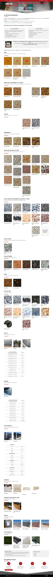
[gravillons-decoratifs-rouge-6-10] (26, 173)
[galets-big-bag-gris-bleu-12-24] (26, 211)
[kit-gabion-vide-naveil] (8, 527)
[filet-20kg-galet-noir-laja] (45, 303)
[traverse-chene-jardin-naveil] (17, 509)
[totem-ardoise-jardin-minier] (8, 439)
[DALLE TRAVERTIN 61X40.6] (26, 490)
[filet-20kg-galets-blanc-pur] (26, 315)
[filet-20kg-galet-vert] (36, 315)
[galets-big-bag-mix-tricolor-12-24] (8, 211)
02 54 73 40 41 (8, 0)
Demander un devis (8, 569)
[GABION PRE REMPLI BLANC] (17, 527)
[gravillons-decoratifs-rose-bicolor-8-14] (8, 183)
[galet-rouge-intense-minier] (45, 221)
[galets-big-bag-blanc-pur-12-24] (17, 211)
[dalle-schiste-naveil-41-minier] (8, 347)
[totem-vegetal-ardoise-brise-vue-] (17, 439)
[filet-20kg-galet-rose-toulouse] (8, 315)
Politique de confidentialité (27, 575)
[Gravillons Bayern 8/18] (45, 173)
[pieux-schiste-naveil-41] (17, 347)
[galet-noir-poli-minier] (8, 221)
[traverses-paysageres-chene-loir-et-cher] (8, 509)
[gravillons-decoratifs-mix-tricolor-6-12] (8, 173)
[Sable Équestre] (26, 76)
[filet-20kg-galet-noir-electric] (17, 221)
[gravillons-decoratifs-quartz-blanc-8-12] (26, 183)
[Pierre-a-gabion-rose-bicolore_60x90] (26, 126)
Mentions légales (22, 575)
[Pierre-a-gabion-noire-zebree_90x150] (36, 126)
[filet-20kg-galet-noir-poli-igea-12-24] (36, 303)
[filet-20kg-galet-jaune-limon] (45, 315)
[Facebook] (45, 575)
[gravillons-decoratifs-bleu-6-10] (36, 162)
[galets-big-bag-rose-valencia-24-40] (26, 221)
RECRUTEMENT (41, 0)
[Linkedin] (18, 0)
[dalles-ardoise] (8, 395)
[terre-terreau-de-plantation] (17, 286)
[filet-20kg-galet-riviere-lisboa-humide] (26, 327)
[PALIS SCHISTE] (26, 347)
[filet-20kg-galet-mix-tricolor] (17, 303)
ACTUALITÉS (46, 0)
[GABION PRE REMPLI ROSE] (36, 527)
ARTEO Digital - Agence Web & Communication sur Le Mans (13, 575)
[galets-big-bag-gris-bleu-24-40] (36, 211)
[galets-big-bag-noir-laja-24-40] (45, 211)
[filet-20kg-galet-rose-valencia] (17, 315)
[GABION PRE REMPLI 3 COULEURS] (45, 527)
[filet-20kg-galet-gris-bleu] (8, 303)
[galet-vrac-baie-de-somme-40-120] (8, 251)
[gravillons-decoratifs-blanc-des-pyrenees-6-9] (8, 162)
